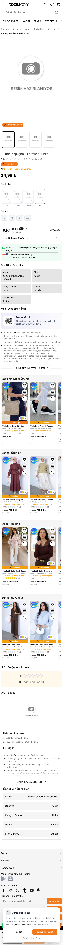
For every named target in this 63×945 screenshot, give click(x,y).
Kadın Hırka (39, 29)
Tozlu (13, 332)
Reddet (18, 932)
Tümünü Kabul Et (45, 932)
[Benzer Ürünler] (24, 392)
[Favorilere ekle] (24, 385)
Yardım (5, 860)
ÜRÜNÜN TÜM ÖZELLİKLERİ (29, 368)
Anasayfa (6, 29)
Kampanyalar (8, 867)
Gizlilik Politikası (21, 924)
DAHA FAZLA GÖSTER (29, 781)
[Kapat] (56, 912)
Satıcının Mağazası (18, 238)
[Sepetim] (58, 4)
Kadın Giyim (22, 29)
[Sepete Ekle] (24, 398)
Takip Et (56, 230)
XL (27, 217)
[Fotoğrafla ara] (56, 12)
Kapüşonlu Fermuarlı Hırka (15, 33)
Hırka (53, 29)
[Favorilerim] (52, 4)
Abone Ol (54, 901)
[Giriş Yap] (45, 4)
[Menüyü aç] (5, 4)
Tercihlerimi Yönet (31, 938)
